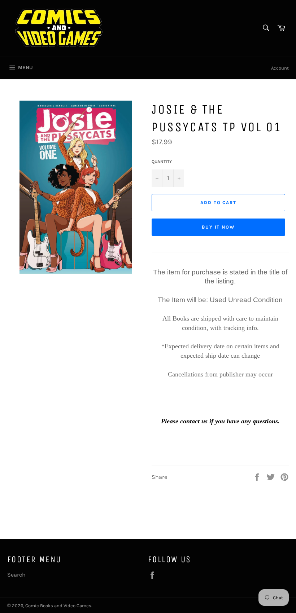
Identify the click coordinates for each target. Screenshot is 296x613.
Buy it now (218, 227)
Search (16, 574)
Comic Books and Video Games (58, 605)
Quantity (162, 161)
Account (280, 68)
